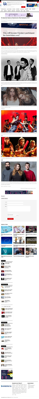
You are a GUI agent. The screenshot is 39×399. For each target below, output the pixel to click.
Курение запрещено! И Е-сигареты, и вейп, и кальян (30, 245)
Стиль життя (18, 10)
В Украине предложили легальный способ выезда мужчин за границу (18, 245)
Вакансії (29, 384)
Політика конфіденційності (31, 385)
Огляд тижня (3, 346)
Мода (24, 10)
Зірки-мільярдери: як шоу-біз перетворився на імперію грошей (8, 279)
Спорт (2, 10)
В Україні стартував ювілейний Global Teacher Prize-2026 (8, 290)
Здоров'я (5, 10)
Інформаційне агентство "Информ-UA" (6, 397)
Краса (22, 10)
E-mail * (6, 204)
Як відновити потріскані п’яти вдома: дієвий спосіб (8, 286)
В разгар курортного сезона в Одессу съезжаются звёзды (8, 312)
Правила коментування (31, 387)
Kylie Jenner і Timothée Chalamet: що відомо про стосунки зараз (8, 267)
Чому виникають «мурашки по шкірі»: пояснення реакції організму (8, 333)
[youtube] (36, 1)
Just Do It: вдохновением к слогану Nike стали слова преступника (8, 316)
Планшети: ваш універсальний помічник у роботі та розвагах (9, 309)
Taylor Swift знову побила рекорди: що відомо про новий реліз (8, 275)
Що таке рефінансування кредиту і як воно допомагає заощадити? (8, 349)
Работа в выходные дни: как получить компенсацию (30, 256)
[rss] (37, 1)
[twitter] (34, 1)
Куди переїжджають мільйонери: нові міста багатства (7, 301)
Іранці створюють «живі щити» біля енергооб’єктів (8, 293)
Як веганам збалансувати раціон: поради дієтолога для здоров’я (8, 361)
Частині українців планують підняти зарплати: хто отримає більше (18, 235)
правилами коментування (20, 3)
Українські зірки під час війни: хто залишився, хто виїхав (31, 235)
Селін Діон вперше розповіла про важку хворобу (8, 263)
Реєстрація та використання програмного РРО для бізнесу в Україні (8, 365)
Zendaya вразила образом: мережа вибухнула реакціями (8, 271)
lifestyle (2, 306)
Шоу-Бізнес (13, 10)
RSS (28, 388)
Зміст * (6, 206)
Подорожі (9, 10)
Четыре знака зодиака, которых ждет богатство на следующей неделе (6, 245)
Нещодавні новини (4, 284)
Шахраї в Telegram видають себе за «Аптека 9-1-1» (8, 329)
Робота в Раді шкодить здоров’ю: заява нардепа (8, 297)
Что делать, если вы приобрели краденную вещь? (18, 256)
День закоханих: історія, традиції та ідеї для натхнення (8, 352)
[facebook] (33, 1)
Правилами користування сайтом (15, 2)
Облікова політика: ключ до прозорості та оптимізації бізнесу (8, 356)
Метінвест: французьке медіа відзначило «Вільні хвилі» (6, 235)
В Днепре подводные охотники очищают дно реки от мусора (6, 256)
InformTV (27, 10)
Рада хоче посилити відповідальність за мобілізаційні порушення (8, 325)
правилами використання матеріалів (11, 3)
